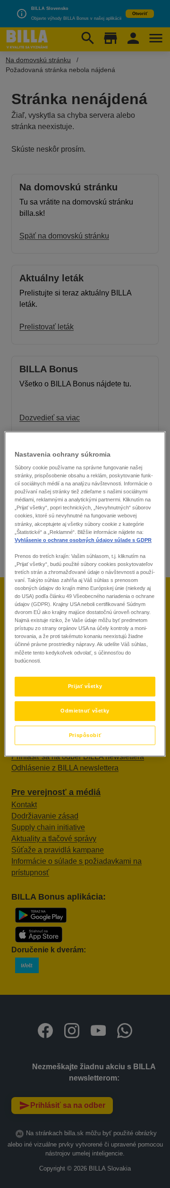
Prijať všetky (85, 686)
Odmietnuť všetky (85, 710)
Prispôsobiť (85, 735)
